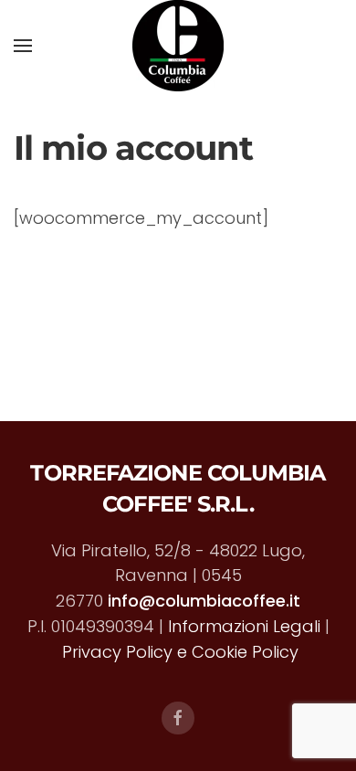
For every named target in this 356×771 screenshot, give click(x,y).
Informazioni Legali (244, 626)
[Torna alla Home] (178, 45)
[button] (23, 45)
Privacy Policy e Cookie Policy (180, 651)
